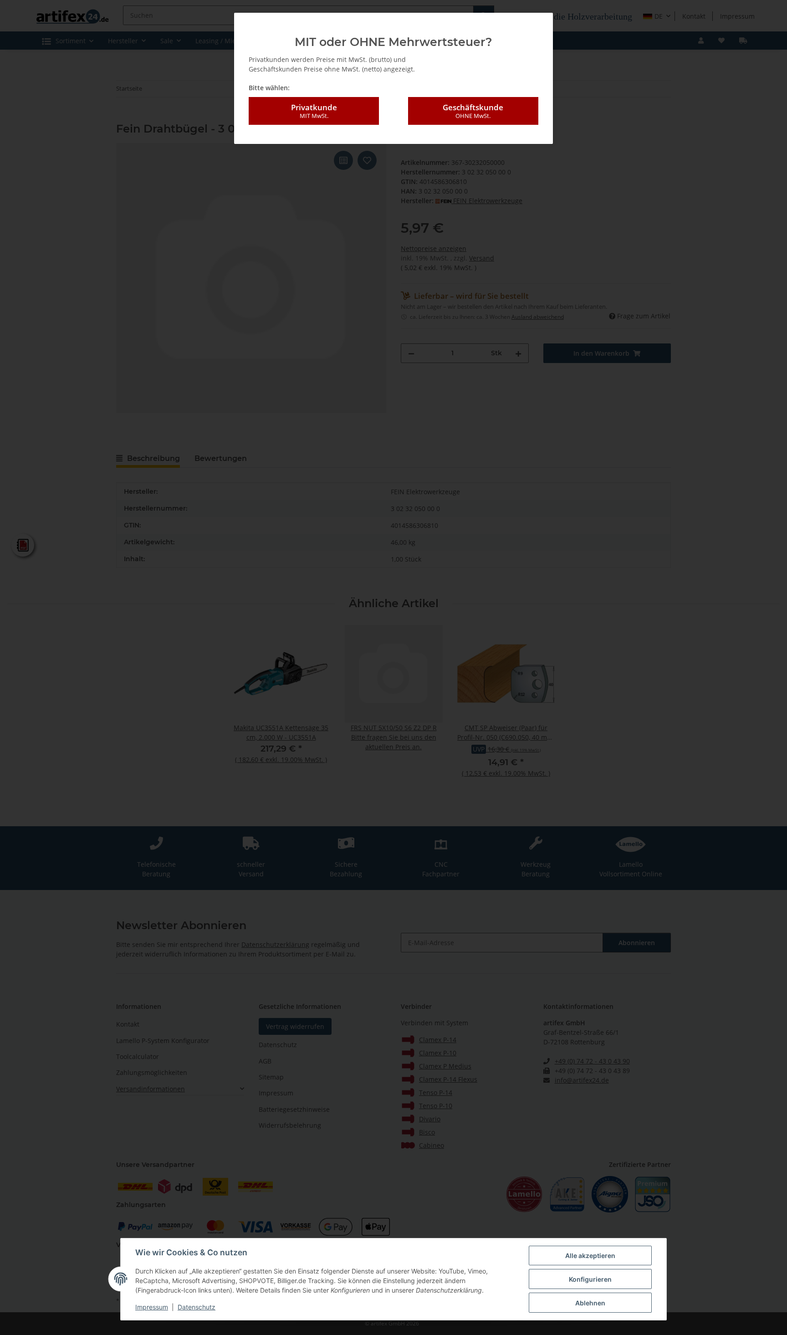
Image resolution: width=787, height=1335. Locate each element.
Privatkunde (314, 111)
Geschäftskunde (473, 111)
